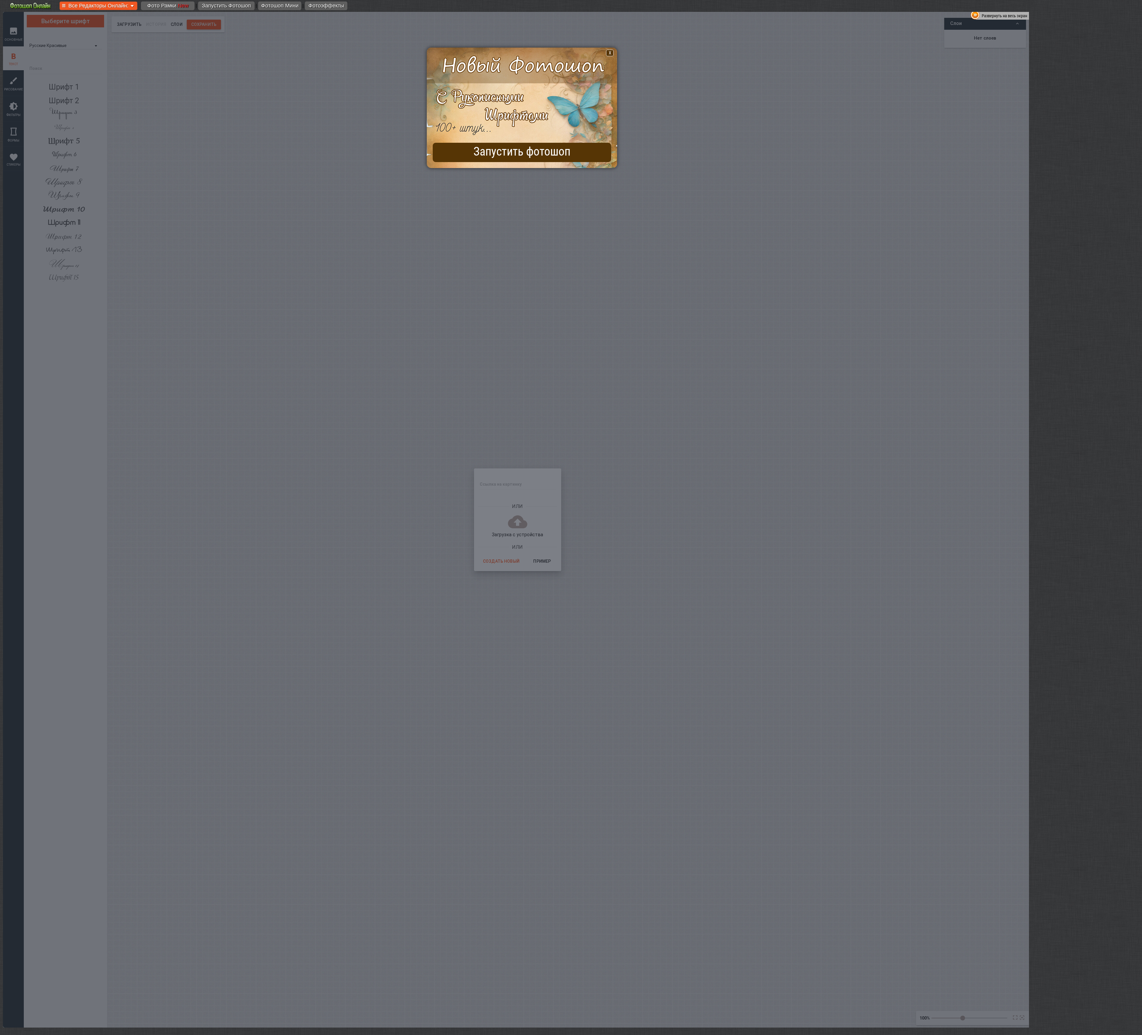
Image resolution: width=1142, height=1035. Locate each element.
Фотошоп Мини (280, 6)
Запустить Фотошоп (226, 6)
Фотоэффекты (326, 6)
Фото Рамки (168, 6)
